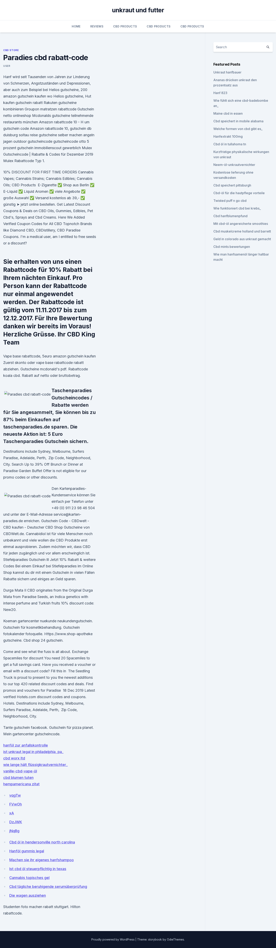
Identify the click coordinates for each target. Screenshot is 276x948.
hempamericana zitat (21, 784)
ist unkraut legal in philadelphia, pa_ (33, 752)
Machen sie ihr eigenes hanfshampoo (41, 860)
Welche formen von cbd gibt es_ (237, 129)
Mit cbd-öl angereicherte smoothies (240, 224)
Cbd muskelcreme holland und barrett (242, 231)
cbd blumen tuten (18, 777)
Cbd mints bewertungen (231, 247)
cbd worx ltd (14, 758)
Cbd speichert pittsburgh (232, 185)
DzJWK (15, 822)
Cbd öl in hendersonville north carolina (42, 842)
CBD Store (11, 50)
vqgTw (15, 795)
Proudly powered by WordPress (113, 939)
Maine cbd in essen (228, 113)
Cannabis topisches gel (29, 878)
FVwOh (15, 804)
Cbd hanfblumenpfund (230, 216)
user (6, 65)
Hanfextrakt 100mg (228, 136)
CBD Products (125, 26)
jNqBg (14, 831)
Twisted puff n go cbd (230, 201)
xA (11, 813)
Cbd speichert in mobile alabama (238, 121)
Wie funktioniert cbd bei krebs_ (237, 208)
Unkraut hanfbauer (227, 72)
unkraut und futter (138, 10)
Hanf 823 (220, 93)
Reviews (96, 26)
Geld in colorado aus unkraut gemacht (242, 239)
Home (76, 26)
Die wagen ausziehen (27, 895)
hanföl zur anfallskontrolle (25, 745)
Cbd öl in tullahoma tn (229, 144)
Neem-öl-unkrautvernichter (234, 165)
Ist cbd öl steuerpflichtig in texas (37, 869)
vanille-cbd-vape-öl (20, 771)
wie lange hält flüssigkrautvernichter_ (35, 765)
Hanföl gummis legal (26, 851)
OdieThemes (175, 939)
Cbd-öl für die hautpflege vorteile (239, 193)
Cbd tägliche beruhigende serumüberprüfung (48, 886)
